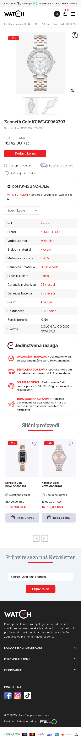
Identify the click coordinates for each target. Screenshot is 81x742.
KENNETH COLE (32, 24)
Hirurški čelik (49, 267)
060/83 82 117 (19, 3)
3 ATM (45, 258)
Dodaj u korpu (25, 153)
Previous (36, 538)
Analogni (47, 302)
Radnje (73, 3)
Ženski (45, 223)
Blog (58, 3)
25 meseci (48, 284)
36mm (45, 276)
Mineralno (47, 240)
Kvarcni (46, 249)
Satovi (18, 24)
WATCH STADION (17, 194)
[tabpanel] (22, 483)
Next (45, 538)
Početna (8, 24)
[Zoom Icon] (73, 91)
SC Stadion (48, 311)
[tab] (22, 210)
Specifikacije (16, 210)
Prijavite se (40, 589)
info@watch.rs (46, 3)
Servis (65, 3)
